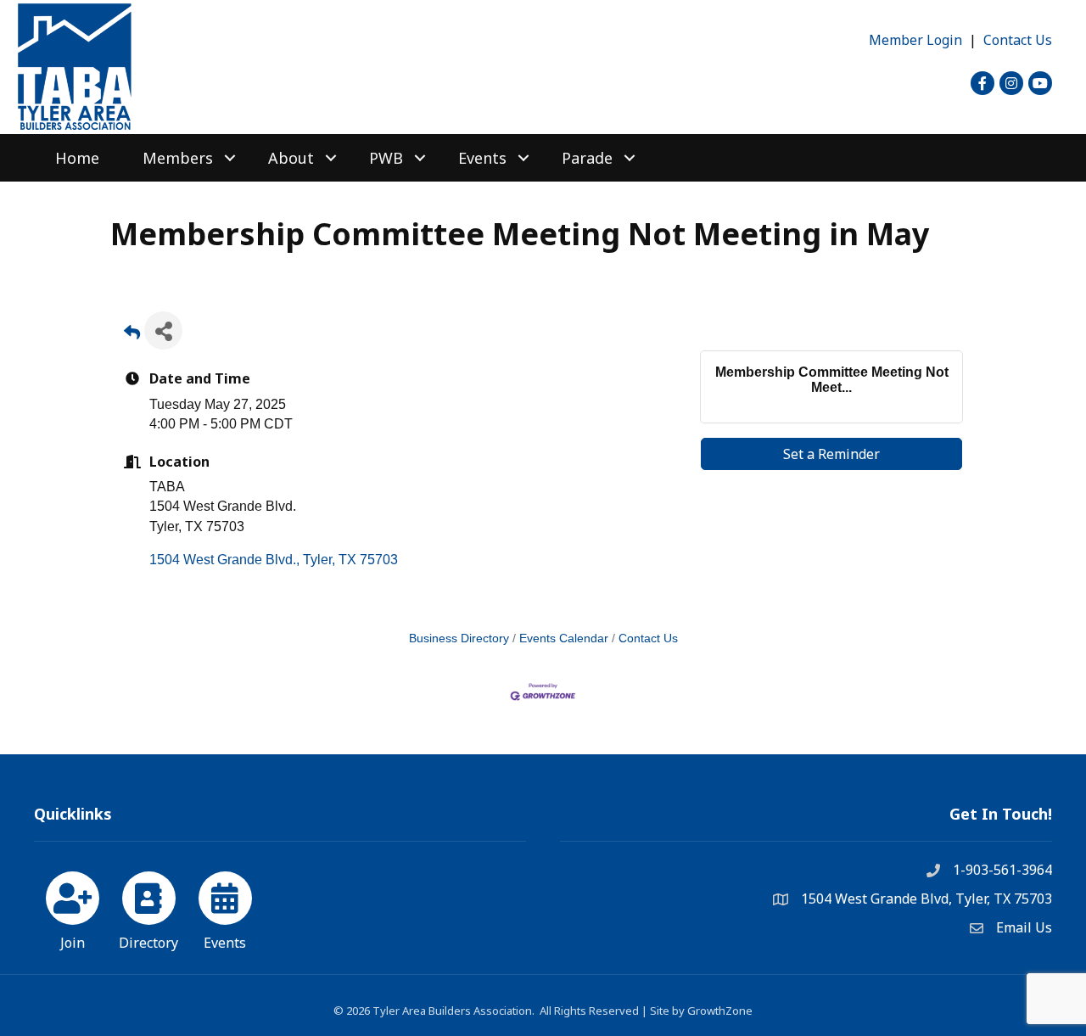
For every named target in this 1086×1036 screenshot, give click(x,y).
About (291, 158)
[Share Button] (163, 330)
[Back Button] (132, 336)
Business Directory (459, 638)
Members (178, 158)
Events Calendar (563, 638)
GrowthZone (720, 1010)
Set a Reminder (831, 454)
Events (482, 158)
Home (77, 158)
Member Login (915, 40)
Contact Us (1017, 40)
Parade (587, 158)
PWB (386, 158)
